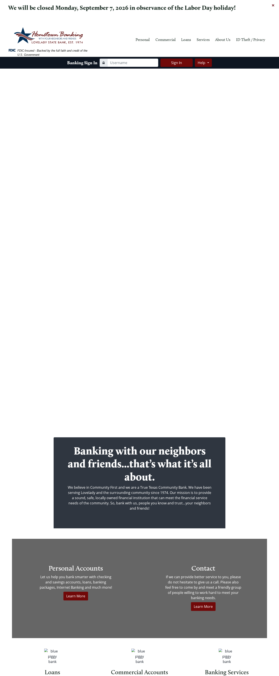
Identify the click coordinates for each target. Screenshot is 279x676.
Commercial (165, 39)
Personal (143, 39)
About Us (222, 39)
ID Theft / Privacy (250, 39)
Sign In (176, 62)
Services (203, 39)
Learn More (75, 596)
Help (202, 62)
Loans (186, 39)
